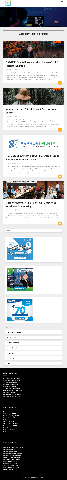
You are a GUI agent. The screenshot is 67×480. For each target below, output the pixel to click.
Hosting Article (11, 337)
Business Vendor (8, 420)
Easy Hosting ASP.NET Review (11, 459)
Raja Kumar (17, 163)
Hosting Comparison (13, 342)
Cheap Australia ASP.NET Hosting (12, 453)
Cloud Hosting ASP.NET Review (12, 378)
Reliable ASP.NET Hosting (10, 463)
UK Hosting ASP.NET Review (11, 414)
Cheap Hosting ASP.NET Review (12, 380)
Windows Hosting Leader (10, 382)
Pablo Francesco (18, 69)
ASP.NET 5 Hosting (8, 469)
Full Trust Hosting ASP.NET (10, 451)
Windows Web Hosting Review (11, 388)
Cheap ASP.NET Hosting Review (12, 455)
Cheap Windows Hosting (14, 332)
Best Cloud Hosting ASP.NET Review (13, 416)
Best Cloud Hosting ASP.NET (11, 384)
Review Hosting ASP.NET (10, 430)
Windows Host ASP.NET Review (12, 424)
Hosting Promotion (12, 348)
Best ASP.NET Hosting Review (11, 457)
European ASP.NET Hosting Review (13, 390)
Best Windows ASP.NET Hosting (12, 394)
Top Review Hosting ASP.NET (11, 465)
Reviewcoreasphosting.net (10, 432)
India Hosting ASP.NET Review (11, 426)
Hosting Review (11, 353)
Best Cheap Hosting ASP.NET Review (13, 447)
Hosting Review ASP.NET (10, 449)
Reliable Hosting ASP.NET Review (12, 418)
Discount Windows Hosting (10, 412)
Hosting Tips (10, 358)
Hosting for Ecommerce (9, 392)
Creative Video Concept (10, 386)
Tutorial (9, 363)
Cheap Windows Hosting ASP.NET (12, 467)
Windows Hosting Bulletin (10, 422)
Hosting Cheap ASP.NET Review (12, 396)
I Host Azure (6, 428)
